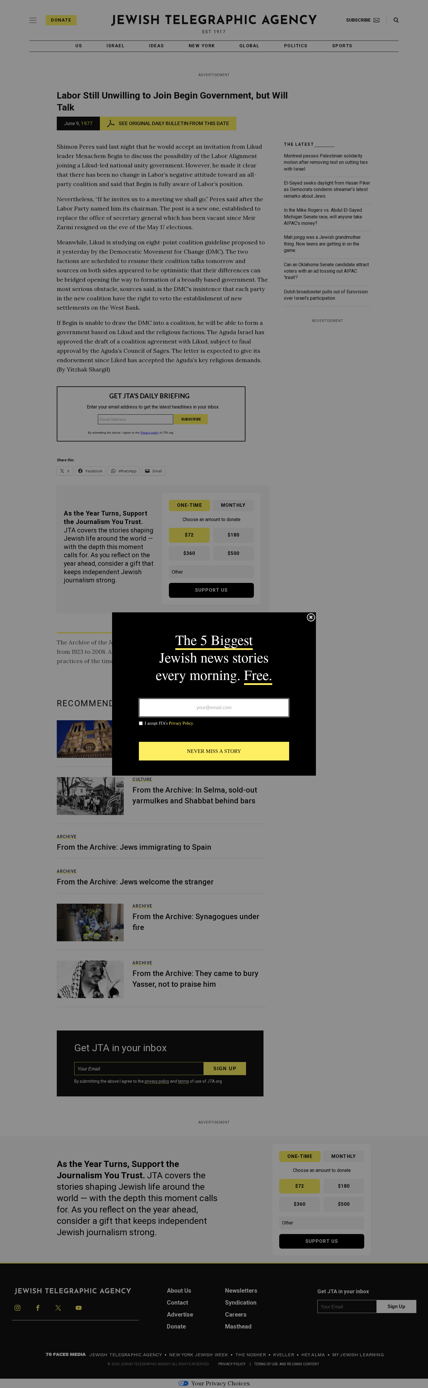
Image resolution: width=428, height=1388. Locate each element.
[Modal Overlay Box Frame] (214, 694)
